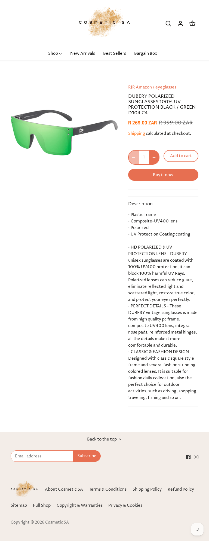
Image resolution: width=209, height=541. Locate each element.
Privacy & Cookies (125, 505)
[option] (64, 132)
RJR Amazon (140, 87)
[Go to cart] (192, 23)
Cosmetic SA (57, 522)
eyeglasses (165, 87)
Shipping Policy (147, 489)
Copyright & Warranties (80, 505)
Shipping (136, 133)
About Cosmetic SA (64, 489)
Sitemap (19, 505)
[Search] (168, 23)
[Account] (180, 23)
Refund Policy (181, 489)
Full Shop (42, 505)
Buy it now (163, 175)
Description (140, 204)
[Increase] (154, 157)
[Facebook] (188, 457)
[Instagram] (196, 457)
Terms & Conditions (108, 489)
